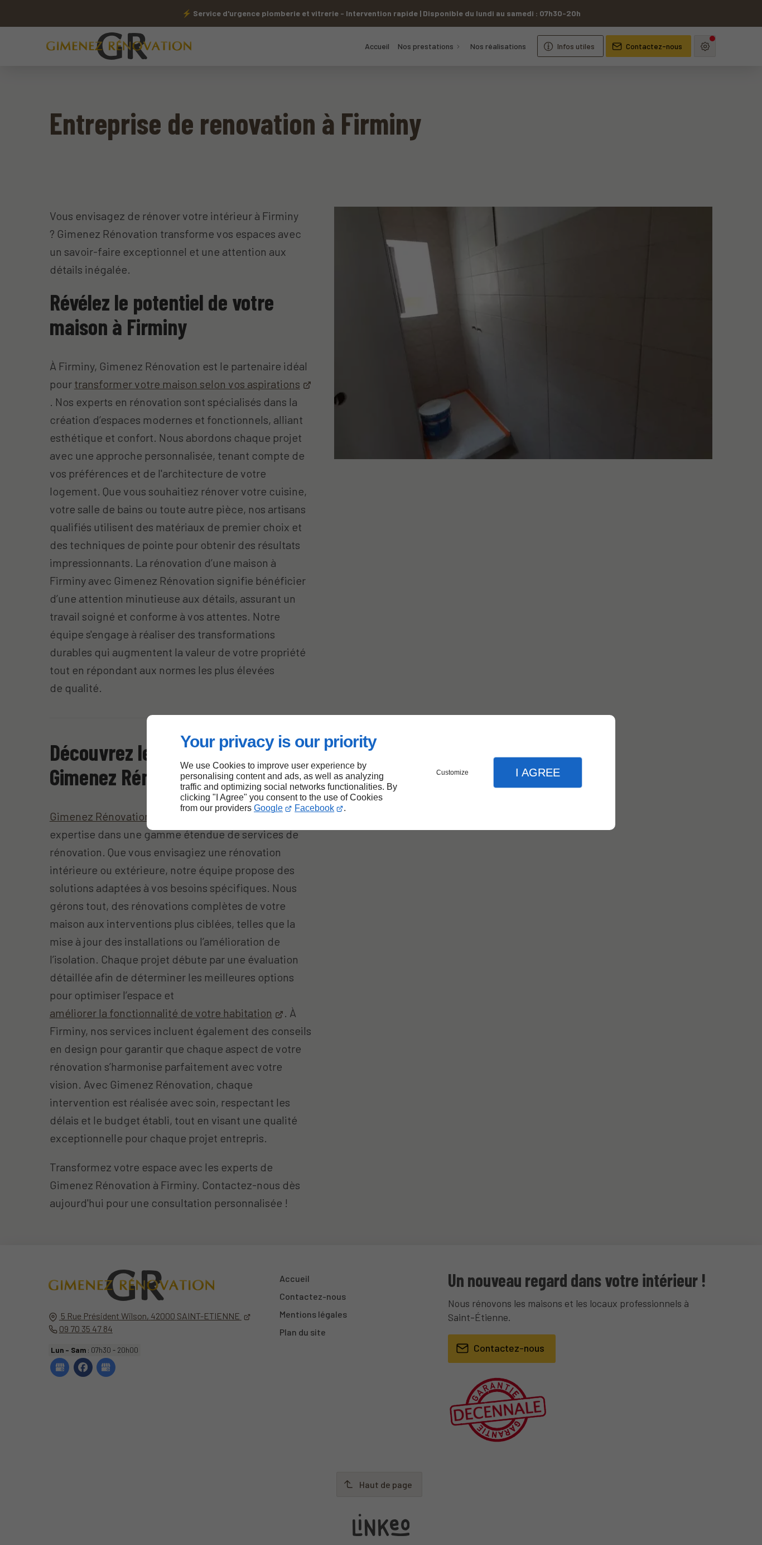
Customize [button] (452, 772)
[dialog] (381, 773)
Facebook (314, 808)
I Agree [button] (537, 772)
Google (268, 808)
